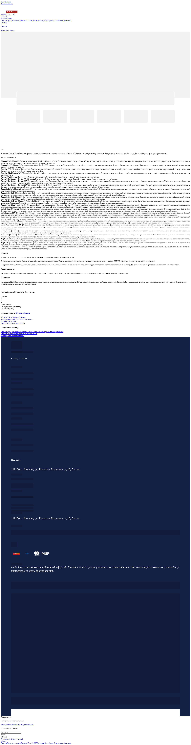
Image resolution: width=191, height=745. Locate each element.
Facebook (4, 725)
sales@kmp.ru (22, 451)
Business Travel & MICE (30, 332)
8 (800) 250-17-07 (22, 497)
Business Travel (26, 20)
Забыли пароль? (17, 739)
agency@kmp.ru (22, 379)
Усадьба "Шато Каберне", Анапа (13, 317)
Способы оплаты (22, 511)
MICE (34, 20)
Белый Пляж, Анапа (8, 321)
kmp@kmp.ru (6, 2)
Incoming (40, 20)
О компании (58, 20)
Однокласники (27, 725)
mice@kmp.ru (22, 430)
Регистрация (5, 739)
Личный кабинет (4, 17)
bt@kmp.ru (22, 414)
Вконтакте (12, 725)
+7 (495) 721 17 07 (7, 14)
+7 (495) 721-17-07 (22, 373)
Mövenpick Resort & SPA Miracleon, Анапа (16, 319)
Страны (4, 20)
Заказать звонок (7, 4)
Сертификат (49, 20)
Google (19, 725)
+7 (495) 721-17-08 (22, 479)
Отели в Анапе (23, 313)
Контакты (67, 20)
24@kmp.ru (22, 487)
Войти (4, 737)
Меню (9, 18)
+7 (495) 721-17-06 (22, 445)
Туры (9, 20)
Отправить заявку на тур (22, 508)
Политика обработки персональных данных (16, 564)
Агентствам (16, 20)
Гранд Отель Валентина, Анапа (13, 323)
